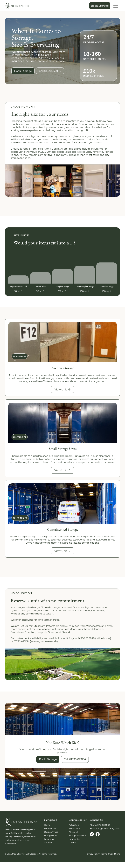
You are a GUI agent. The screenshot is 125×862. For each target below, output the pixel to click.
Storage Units (50, 835)
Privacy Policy (93, 854)
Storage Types (51, 832)
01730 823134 (103, 825)
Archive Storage (62, 368)
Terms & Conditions (110, 854)
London (72, 842)
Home (47, 825)
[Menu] (116, 6)
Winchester (74, 828)
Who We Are (50, 828)
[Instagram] (92, 834)
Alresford (73, 832)
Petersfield (74, 825)
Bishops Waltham (77, 835)
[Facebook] (98, 834)
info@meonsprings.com (108, 828)
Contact (48, 842)
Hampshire (74, 839)
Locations (49, 839)
